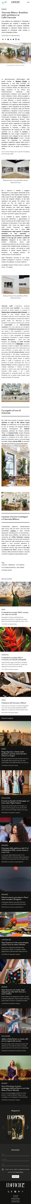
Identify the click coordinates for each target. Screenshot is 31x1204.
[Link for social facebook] (11, 1192)
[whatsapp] (16, 39)
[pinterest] (8, 39)
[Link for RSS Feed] (22, 1192)
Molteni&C (20, 567)
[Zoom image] (15, 465)
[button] (27, 172)
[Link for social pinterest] (19, 1192)
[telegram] (18, 39)
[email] (2, 39)
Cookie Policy (15, 1201)
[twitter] (13, 39)
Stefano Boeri (6, 570)
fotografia (20, 565)
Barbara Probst (21, 81)
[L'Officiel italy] (15, 2)
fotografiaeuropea (8, 567)
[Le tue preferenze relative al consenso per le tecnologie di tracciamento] (2, 2)
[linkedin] (10, 39)
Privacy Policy (19, 1172)
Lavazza (4, 565)
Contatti (15, 1196)
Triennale (13, 341)
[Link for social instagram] (15, 1192)
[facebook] (5, 39)
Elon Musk (14, 138)
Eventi (4, 9)
